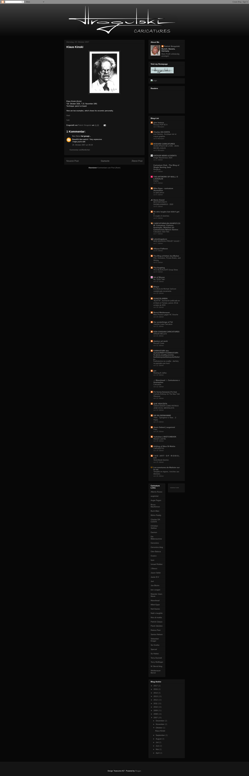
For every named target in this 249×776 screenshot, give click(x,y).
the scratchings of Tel (163, 322)
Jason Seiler (156, 573)
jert (154, 371)
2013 (156, 696)
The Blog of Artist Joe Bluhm (166, 256)
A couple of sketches (161, 216)
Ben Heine (76, 136)
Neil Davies (155, 609)
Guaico (154, 556)
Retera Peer (156, 630)
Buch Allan (155, 511)
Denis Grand (158, 200)
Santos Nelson (157, 634)
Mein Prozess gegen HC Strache (165, 315)
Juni (158, 746)
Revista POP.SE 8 (160, 125)
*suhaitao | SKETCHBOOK (164, 437)
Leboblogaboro (160, 239)
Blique (156, 287)
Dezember (160, 721)
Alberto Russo (156, 492)
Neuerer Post (72, 161)
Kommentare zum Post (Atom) (108, 168)
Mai (157, 749)
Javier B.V (155, 577)
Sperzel (154, 649)
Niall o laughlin (157, 613)
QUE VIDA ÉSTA (160, 404)
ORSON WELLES (160, 334)
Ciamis (156, 181)
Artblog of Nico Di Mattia (164, 446)
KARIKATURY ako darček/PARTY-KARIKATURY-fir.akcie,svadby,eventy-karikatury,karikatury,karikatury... (166, 355)
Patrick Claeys (156, 622)
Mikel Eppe (155, 605)
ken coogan (155, 590)
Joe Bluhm (155, 585)
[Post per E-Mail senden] (104, 125)
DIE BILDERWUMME (162, 415)
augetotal (154, 496)
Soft (68, 120)
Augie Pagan (156, 500)
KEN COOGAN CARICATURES (166, 332)
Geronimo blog (157, 547)
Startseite (105, 161)
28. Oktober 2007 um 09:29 (82, 145)
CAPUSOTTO (158, 448)
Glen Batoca (156, 551)
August (159, 739)
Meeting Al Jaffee (160, 373)
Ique (152, 560)
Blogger (138, 771)
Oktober (159, 728)
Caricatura (157, 384)
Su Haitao (155, 654)
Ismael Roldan (156, 564)
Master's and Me (159, 439)
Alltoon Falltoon (160, 249)
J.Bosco (154, 568)
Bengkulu (156, 169)
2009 (156, 710)
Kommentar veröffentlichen (80, 150)
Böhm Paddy (156, 515)
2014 (156, 693)
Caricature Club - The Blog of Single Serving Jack (166, 166)
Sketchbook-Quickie (161, 460)
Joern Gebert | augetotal (164, 427)
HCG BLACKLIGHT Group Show (165, 270)
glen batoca (158, 123)
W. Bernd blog (156, 666)
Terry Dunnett (156, 658)
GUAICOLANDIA (160, 298)
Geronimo (155, 543)
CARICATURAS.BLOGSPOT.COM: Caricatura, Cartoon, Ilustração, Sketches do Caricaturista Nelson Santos (166, 226)
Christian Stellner (154, 527)
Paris (155, 429)
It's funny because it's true (165, 392)
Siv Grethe (155, 645)
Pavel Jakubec (157, 626)
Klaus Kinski (160, 731)
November (160, 724)
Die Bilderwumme (156, 538)
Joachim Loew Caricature (162, 324)
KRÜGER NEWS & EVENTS (165, 156)
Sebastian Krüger (155, 640)
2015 (156, 689)
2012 (156, 700)
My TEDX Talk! (159, 279)
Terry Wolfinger (157, 662)
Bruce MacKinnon (155, 506)
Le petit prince (158, 193)
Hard (68, 115)
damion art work (160, 341)
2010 (156, 707)
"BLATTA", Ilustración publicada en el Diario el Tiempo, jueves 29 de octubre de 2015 (166, 303)
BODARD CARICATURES (164, 144)
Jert (152, 581)
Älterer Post (137, 161)
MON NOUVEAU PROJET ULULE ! (166, 241)
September (160, 735)
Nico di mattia (156, 617)
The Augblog (159, 268)
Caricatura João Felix (161, 232)
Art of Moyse (159, 277)
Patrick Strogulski (172, 46)
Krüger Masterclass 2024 (162, 158)
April (158, 753)
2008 (156, 714)
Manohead (155, 600)
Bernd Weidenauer (161, 312)
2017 (156, 686)
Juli (157, 742)
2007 (156, 718)
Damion (154, 532)
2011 (156, 703)
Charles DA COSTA (161, 132)
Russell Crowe (158, 343)
